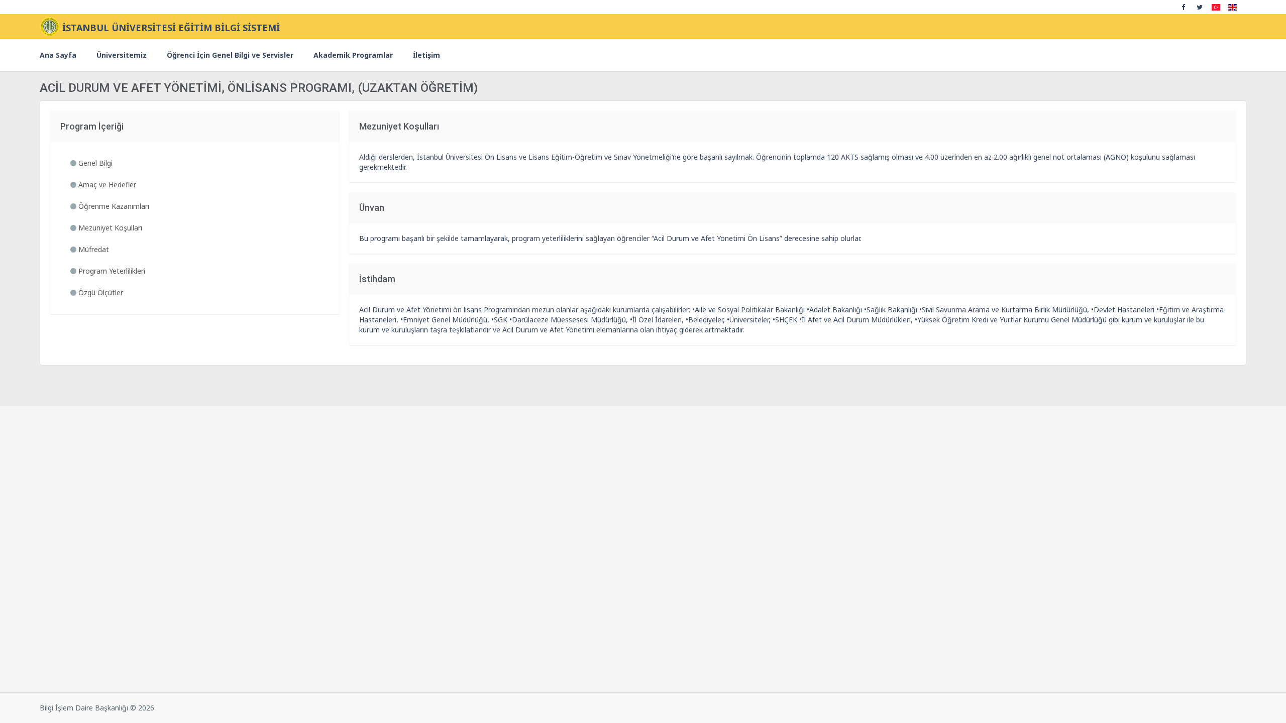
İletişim (426, 55)
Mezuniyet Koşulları (109, 227)
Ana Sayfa (58, 55)
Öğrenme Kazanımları (112, 206)
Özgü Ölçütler (99, 292)
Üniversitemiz (121, 55)
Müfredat (92, 249)
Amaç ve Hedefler (106, 184)
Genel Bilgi (94, 163)
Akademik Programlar (353, 55)
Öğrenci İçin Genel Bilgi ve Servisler (230, 55)
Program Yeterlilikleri (110, 271)
